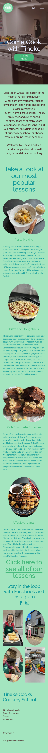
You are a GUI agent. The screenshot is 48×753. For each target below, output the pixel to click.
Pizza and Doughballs (24, 329)
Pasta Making (24, 239)
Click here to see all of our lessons (24, 568)
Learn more (24, 57)
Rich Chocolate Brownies (24, 427)
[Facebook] (21, 603)
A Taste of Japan (24, 522)
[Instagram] (27, 603)
